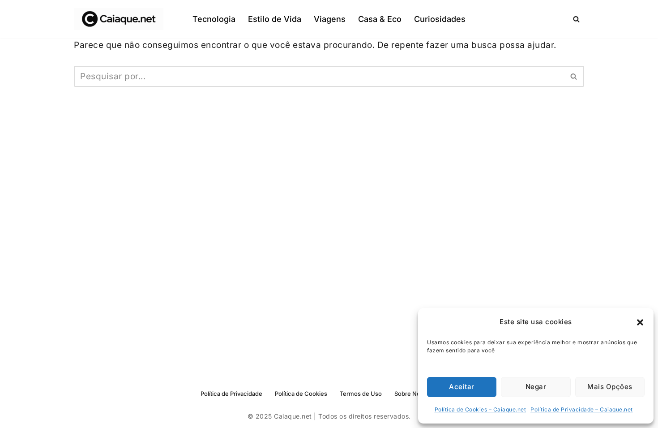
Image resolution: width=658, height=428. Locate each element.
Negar (536, 386)
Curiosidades (440, 19)
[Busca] (576, 19)
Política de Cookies (301, 393)
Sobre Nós (408, 393)
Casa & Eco (380, 19)
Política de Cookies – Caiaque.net (480, 409)
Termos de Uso (361, 393)
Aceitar (461, 386)
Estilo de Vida (274, 19)
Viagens (330, 19)
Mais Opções (609, 386)
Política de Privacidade (231, 393)
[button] (640, 322)
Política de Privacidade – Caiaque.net (581, 409)
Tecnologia (213, 19)
